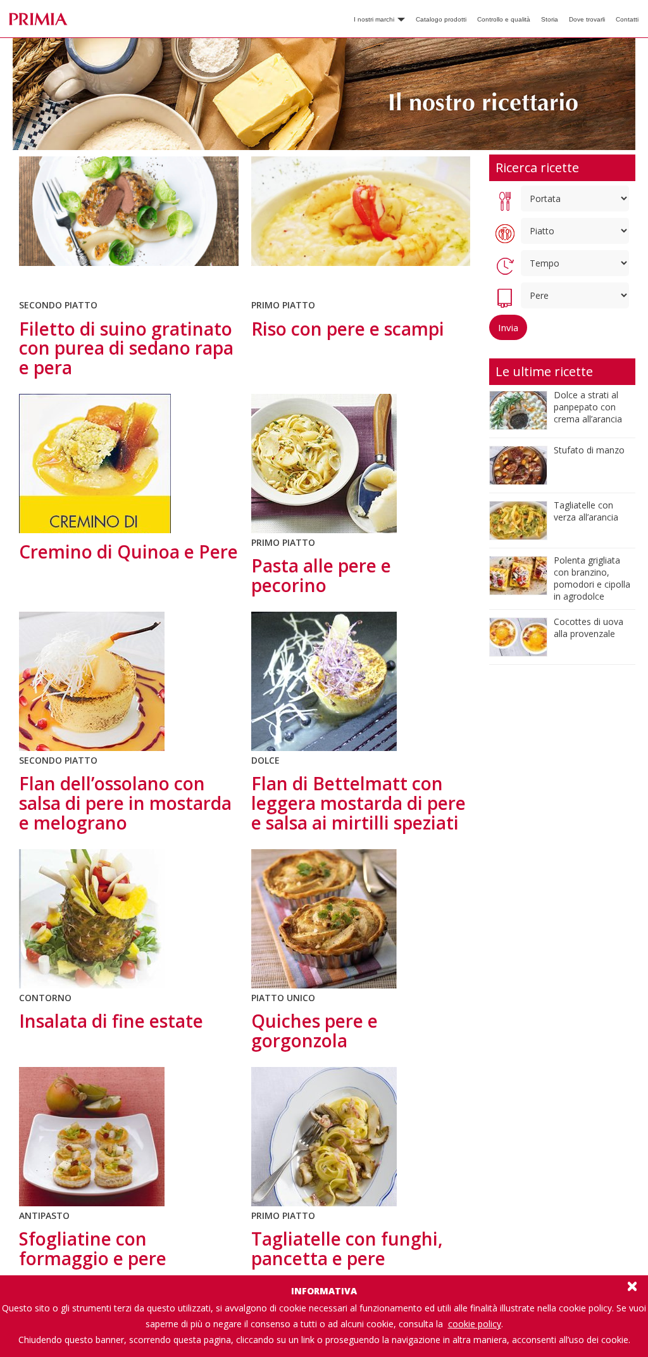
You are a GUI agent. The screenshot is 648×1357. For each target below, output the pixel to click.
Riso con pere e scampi (347, 329)
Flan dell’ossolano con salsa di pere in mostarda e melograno (125, 803)
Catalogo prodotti (441, 19)
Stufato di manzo (589, 450)
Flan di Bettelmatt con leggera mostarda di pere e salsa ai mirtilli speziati (358, 803)
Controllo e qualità (503, 19)
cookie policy (474, 1324)
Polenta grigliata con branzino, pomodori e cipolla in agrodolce (592, 578)
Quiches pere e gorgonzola (314, 1030)
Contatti (627, 19)
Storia (549, 19)
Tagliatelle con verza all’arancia (586, 511)
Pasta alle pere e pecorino (321, 575)
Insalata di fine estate (111, 1021)
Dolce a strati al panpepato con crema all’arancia (588, 407)
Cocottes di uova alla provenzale (588, 627)
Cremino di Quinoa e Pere (128, 552)
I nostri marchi (375, 19)
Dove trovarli (587, 19)
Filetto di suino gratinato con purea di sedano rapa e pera (126, 348)
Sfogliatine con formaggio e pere (92, 1248)
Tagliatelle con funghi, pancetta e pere (347, 1248)
